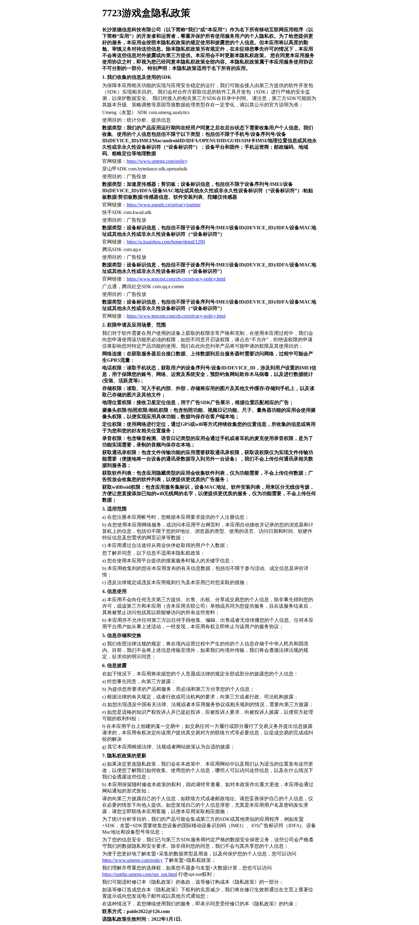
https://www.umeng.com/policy (157, 161)
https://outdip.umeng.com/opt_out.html (139, 874)
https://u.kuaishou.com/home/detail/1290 (166, 241)
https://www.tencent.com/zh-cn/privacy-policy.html (176, 278)
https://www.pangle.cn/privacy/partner (164, 204)
